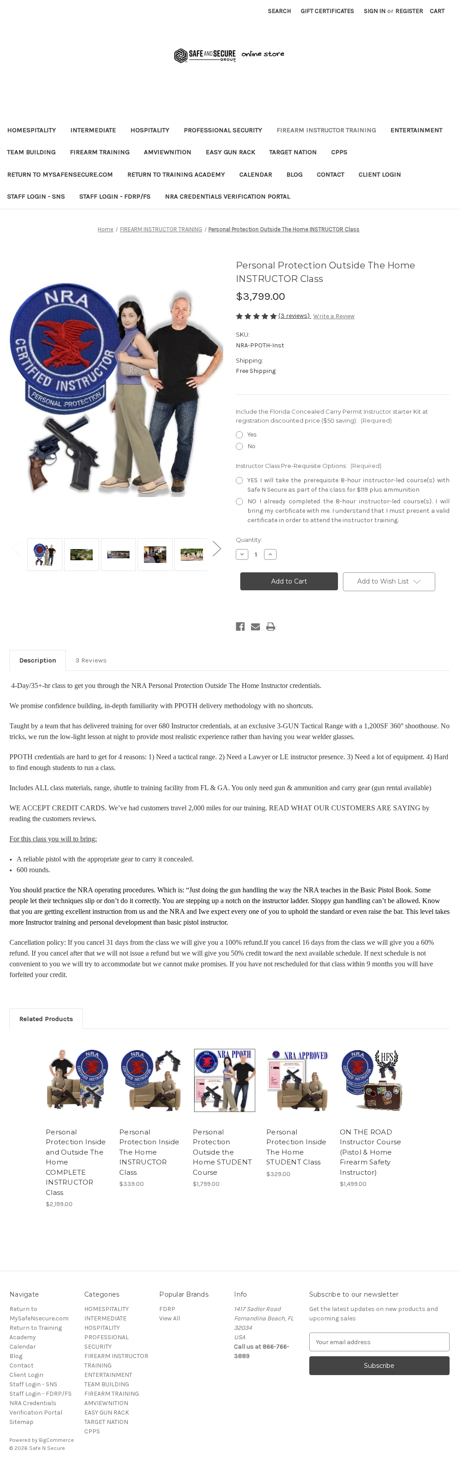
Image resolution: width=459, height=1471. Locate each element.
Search (279, 11)
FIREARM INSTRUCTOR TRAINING (326, 130)
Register (409, 11)
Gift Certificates (327, 11)
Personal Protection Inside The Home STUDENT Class (296, 1147)
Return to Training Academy (176, 174)
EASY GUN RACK (230, 152)
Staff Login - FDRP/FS (115, 196)
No (251, 446)
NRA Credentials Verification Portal (227, 196)
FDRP (167, 1309)
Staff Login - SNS (36, 196)
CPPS (339, 152)
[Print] (270, 626)
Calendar (255, 174)
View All (169, 1318)
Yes (252, 434)
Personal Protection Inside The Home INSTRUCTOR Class (149, 1152)
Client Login (380, 174)
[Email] (255, 626)
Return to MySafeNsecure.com (60, 174)
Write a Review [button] (334, 316)
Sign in (374, 11)
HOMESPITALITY (31, 130)
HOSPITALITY (149, 130)
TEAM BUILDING (31, 152)
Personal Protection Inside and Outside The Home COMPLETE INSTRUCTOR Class (76, 1162)
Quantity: (249, 539)
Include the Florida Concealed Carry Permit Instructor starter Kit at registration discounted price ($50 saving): (332, 416)
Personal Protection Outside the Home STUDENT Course (222, 1152)
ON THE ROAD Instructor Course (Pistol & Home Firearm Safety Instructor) (370, 1152)
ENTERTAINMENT (416, 130)
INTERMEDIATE (93, 130)
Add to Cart (78, 1088)
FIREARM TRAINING (100, 152)
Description (37, 660)
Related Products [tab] (46, 1019)
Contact (330, 174)
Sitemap (21, 1422)
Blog (294, 174)
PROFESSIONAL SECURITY (223, 130)
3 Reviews (91, 660)
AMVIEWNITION (167, 152)
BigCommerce (56, 1440)
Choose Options (151, 1088)
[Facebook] (240, 626)
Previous (16, 548)
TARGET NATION (293, 152)
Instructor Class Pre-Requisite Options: (308, 465)
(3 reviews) (294, 316)
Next (216, 548)
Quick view (77, 1072)
